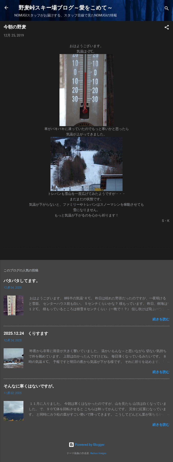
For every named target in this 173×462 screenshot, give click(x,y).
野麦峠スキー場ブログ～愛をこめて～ (66, 8)
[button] (166, 28)
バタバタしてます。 (22, 280)
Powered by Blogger (89, 445)
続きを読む (161, 319)
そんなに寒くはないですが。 (30, 386)
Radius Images (98, 453)
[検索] (166, 9)
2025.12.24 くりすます (26, 333)
